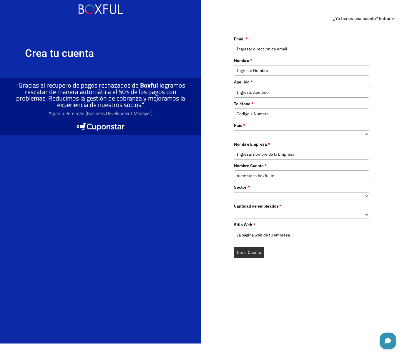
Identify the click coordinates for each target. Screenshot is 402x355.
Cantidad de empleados (258, 206)
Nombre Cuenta (250, 165)
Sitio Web (244, 224)
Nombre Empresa (252, 144)
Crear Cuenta (249, 252)
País (239, 125)
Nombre (243, 60)
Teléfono (244, 103)
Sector (242, 187)
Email (241, 39)
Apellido (243, 82)
